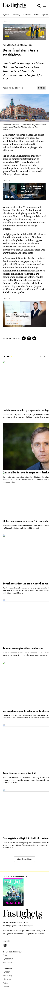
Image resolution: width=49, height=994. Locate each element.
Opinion (45, 15)
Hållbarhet (27, 15)
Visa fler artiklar (24, 859)
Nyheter (6, 15)
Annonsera (7, 962)
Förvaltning (16, 15)
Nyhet (41, 88)
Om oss (6, 955)
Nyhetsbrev (8, 959)
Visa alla (43, 356)
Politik (36, 15)
